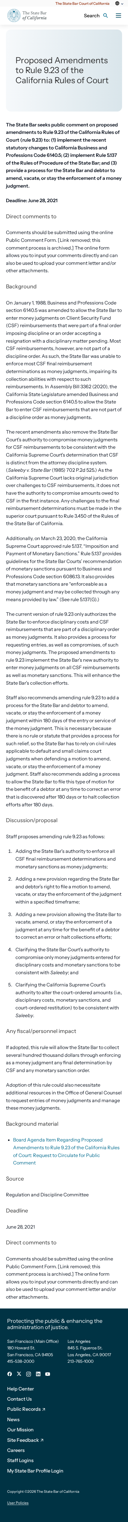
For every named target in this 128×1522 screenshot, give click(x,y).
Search (92, 15)
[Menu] (118, 15)
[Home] (31, 16)
